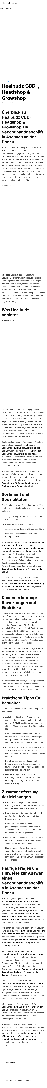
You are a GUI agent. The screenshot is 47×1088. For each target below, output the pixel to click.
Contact (7, 1064)
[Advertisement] (23, 42)
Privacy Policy (9, 1062)
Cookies (7, 1060)
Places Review (9, 3)
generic (5, 82)
